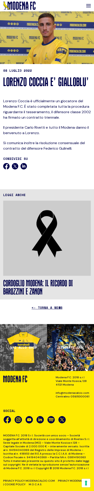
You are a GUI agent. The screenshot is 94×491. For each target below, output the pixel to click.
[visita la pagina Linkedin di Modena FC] (40, 419)
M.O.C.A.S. (35, 484)
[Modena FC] (19, 5)
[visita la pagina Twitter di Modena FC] (62, 419)
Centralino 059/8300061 (72, 396)
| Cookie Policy (14, 484)
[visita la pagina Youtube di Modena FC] (29, 419)
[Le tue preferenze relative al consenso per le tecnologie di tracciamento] (86, 483)
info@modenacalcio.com (72, 393)
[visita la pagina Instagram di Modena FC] (18, 419)
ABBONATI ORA (70, 347)
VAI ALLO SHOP (23, 347)
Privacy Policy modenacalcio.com (29, 481)
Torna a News (47, 307)
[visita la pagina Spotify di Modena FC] (51, 419)
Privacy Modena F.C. (72, 481)
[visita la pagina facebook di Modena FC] (7, 419)
